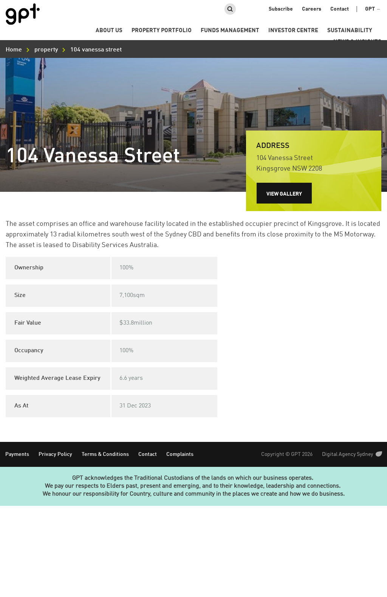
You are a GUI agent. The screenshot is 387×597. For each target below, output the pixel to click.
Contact (339, 9)
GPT (370, 9)
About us (109, 31)
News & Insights (357, 42)
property (46, 50)
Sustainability (349, 31)
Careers (311, 9)
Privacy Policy (55, 454)
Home (14, 50)
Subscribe (281, 9)
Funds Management (230, 31)
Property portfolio (162, 31)
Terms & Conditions (105, 454)
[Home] (23, 14)
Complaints (180, 454)
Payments (17, 454)
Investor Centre (293, 31)
